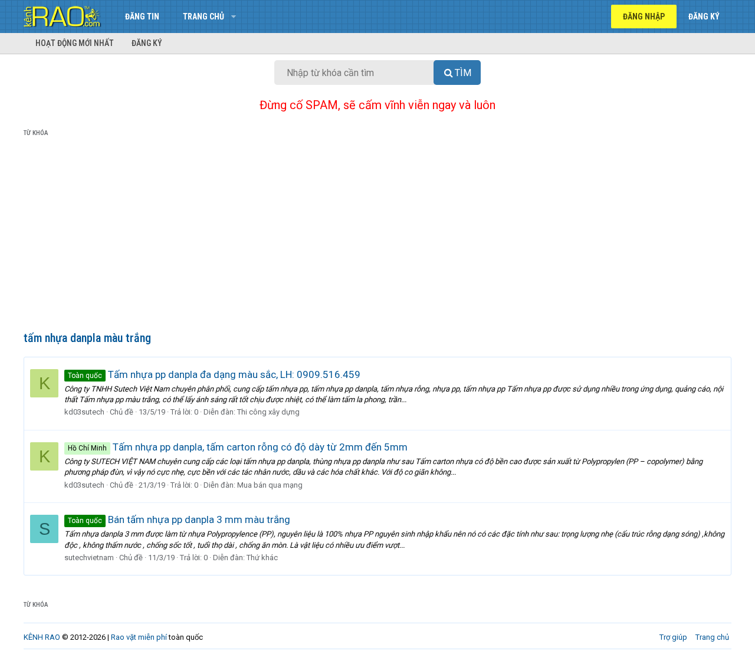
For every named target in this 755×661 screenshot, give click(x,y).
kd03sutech (84, 411)
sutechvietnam (89, 557)
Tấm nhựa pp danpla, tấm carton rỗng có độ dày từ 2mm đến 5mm (238, 447)
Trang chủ (203, 16)
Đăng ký (147, 43)
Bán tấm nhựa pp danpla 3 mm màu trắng (179, 519)
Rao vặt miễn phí (139, 637)
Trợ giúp (673, 637)
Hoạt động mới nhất (74, 43)
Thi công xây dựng (268, 411)
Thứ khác (262, 557)
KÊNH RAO (42, 637)
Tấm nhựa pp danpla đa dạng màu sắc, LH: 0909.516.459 (214, 374)
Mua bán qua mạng (270, 485)
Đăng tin (142, 16)
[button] (233, 16)
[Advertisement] (377, 236)
